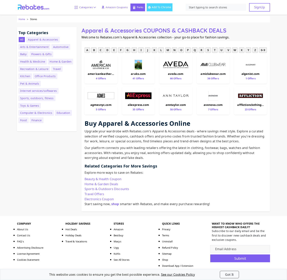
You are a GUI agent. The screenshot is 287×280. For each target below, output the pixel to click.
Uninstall (167, 241)
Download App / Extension (177, 266)
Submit (240, 258)
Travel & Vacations (76, 241)
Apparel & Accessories (43, 39)
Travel (57, 69)
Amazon (118, 229)
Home (22, 19)
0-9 (263, 50)
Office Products (45, 76)
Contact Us (23, 235)
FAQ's (20, 241)
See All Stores (121, 259)
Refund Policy (170, 247)
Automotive (61, 47)
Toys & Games (29, 105)
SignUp (259, 7)
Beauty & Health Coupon (103, 179)
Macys (117, 241)
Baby (23, 54)
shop (115, 204)
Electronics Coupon (99, 199)
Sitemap (167, 253)
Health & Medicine (32, 61)
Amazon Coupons (117, 7)
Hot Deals (71, 229)
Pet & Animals (29, 83)
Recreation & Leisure (34, 69)
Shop (165, 259)
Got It (229, 274)
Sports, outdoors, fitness (37, 98)
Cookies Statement (28, 259)
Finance (36, 120)
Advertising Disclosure (30, 247)
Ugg (116, 247)
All (21, 39)
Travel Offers (94, 194)
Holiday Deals (73, 235)
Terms (165, 235)
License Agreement (28, 253)
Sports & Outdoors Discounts (107, 189)
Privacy (166, 229)
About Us (22, 229)
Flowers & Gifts (41, 54)
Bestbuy (118, 235)
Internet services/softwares (38, 91)
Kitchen (25, 76)
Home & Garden (60, 61)
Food (23, 120)
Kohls (117, 253)
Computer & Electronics (36, 113)
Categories (85, 7)
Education (63, 113)
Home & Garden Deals (101, 184)
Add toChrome (161, 7)
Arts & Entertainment (34, 47)
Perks (140, 7)
